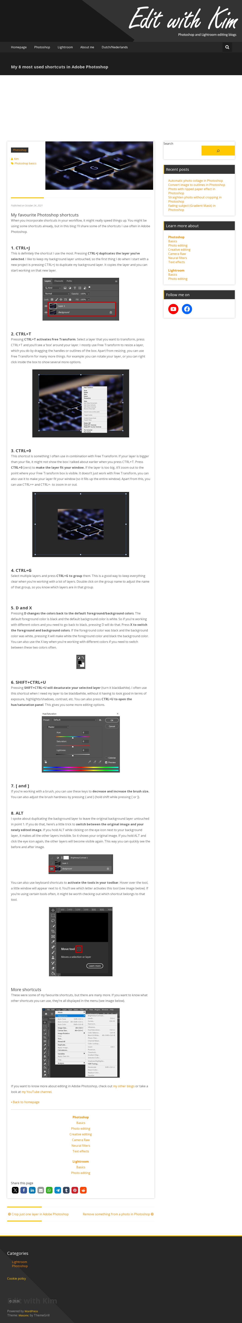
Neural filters (80, 1145)
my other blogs (124, 1086)
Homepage (19, 47)
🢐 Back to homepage (25, 1102)
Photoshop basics (25, 163)
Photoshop (42, 47)
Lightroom (65, 47)
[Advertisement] (121, 103)
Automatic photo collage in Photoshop (195, 181)
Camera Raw (81, 1140)
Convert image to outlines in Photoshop (196, 185)
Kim (16, 159)
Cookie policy (16, 1278)
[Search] (218, 150)
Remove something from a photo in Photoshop (116, 1214)
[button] (15, 1190)
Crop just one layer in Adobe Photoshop (40, 1214)
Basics (80, 1123)
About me (87, 47)
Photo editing (80, 1128)
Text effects (80, 1151)
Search (168, 143)
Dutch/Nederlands (115, 47)
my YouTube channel (36, 1092)
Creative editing (81, 1134)
